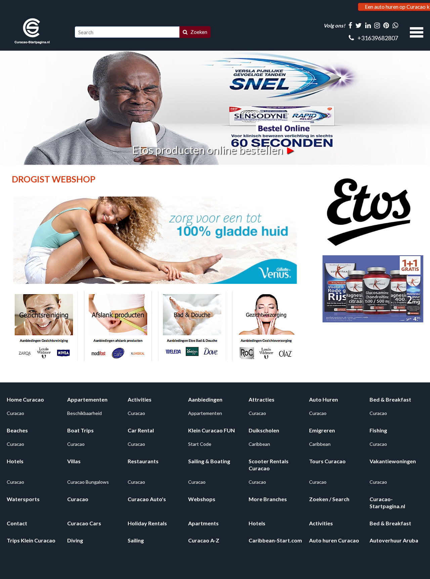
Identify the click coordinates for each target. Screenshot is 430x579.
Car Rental (141, 430)
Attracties (261, 399)
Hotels (15, 461)
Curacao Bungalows (88, 482)
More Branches (268, 499)
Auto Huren (323, 399)
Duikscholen (264, 430)
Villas (74, 461)
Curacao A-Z (203, 540)
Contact (17, 523)
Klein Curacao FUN (211, 430)
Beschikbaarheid (84, 413)
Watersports (23, 499)
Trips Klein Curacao (31, 540)
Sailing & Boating (209, 461)
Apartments (203, 523)
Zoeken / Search (329, 499)
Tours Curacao (327, 461)
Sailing (136, 540)
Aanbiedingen (205, 399)
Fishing (378, 430)
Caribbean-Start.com (275, 540)
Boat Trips (80, 430)
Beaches (17, 430)
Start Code (199, 444)
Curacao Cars (84, 523)
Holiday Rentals (147, 523)
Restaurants (143, 461)
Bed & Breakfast (390, 399)
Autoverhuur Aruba (394, 540)
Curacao (15, 413)
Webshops (201, 499)
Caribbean (259, 444)
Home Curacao (25, 399)
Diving (75, 540)
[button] (416, 31)
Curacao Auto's (147, 499)
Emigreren (322, 430)
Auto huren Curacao (334, 540)
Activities (140, 399)
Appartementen (87, 399)
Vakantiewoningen (393, 461)
